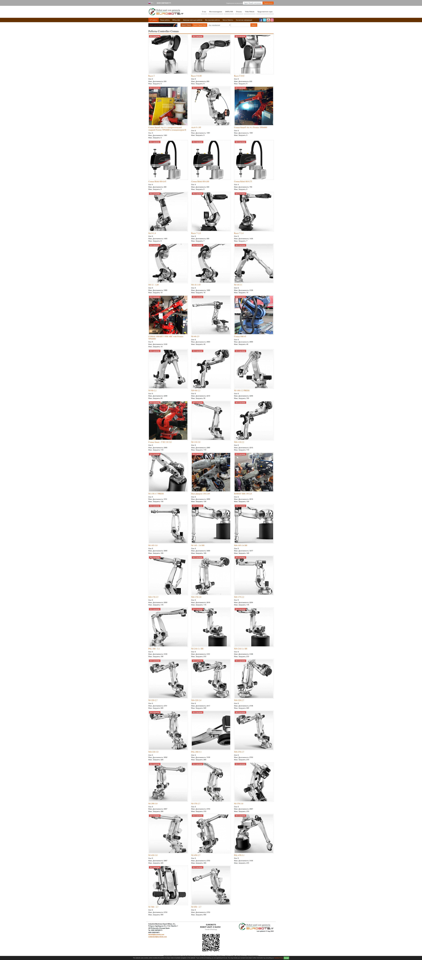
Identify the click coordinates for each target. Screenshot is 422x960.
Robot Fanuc (221, 956)
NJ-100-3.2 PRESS (241, 390)
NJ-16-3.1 (238, 284)
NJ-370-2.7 (195, 803)
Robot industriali (177, 956)
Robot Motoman (241, 956)
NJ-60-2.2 (152, 390)
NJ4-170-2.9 (196, 597)
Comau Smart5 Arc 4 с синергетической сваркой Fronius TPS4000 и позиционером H (167, 128)
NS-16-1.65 (196, 284)
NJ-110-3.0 (195, 442)
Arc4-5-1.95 (196, 127)
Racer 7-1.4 (238, 233)
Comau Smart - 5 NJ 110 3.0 (159, 442)
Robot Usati (167, 956)
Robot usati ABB (230, 956)
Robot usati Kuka (210, 956)
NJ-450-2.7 (195, 855)
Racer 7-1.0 (196, 233)
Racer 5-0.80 (196, 75)
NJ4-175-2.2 (239, 597)
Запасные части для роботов (192, 20)
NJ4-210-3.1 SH (240, 648)
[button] (151, 3)
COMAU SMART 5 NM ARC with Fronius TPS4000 (165, 337)
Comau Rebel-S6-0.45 (157, 181)
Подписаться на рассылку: (234, 3)
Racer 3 (151, 75)
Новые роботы (165, 20)
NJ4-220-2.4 (196, 700)
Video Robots (249, 12)
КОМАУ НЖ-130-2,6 (243, 493)
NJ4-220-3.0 (153, 751)
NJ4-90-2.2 (195, 390)
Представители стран (265, 12)
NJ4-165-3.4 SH (240, 545)
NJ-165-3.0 (152, 545)
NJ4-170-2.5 (153, 597)
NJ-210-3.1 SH (197, 648)
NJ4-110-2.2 (239, 442)
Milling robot (176, 20)
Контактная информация (244, 20)
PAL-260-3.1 (196, 751)
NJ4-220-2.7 (239, 700)
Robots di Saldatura (252, 956)
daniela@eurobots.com (156, 934)
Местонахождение (215, 12)
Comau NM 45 (240, 336)
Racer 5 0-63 (239, 75)
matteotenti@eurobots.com (157, 937)
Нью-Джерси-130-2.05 (200, 493)
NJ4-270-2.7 (239, 751)
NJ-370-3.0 (238, 803)
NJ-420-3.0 (152, 855)
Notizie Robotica (228, 20)
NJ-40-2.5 (195, 336)
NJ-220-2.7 (152, 700)
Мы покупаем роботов (212, 20)
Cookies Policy (278, 958)
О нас (204, 12)
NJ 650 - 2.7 (196, 906)
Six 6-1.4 (152, 233)
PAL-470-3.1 (239, 855)
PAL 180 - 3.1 (154, 648)
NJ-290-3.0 (152, 803)
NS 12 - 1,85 (153, 284)
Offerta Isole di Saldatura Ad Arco (159, 25)
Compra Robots (200, 956)
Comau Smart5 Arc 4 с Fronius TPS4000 (250, 127)
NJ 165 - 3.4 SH (197, 545)
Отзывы (239, 12)
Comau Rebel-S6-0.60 (200, 181)
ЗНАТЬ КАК (229, 12)
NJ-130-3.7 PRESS (156, 493)
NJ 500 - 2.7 (153, 906)
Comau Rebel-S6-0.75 (243, 181)
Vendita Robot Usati (188, 956)
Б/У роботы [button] (153, 20)
